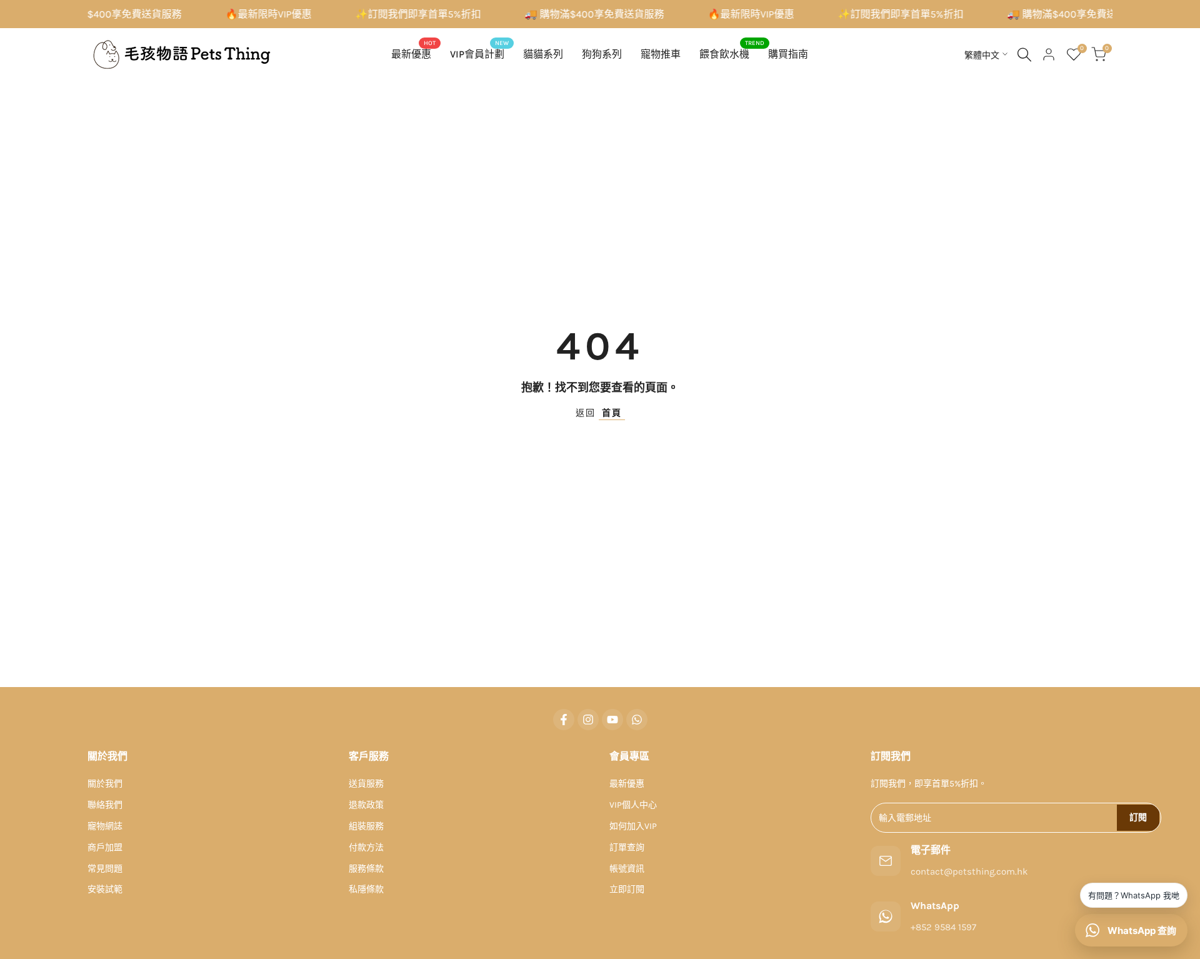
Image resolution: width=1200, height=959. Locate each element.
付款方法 (366, 847)
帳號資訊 (626, 868)
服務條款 (366, 868)
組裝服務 (366, 826)
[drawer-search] (1024, 55)
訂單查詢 (626, 847)
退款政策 (366, 805)
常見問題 (105, 868)
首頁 (612, 413)
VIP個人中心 (633, 805)
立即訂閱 (626, 889)
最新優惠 (626, 783)
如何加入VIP (633, 826)
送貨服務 (366, 783)
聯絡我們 (105, 805)
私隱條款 (366, 889)
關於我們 (105, 783)
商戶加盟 (105, 847)
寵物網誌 (105, 826)
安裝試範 (105, 889)
